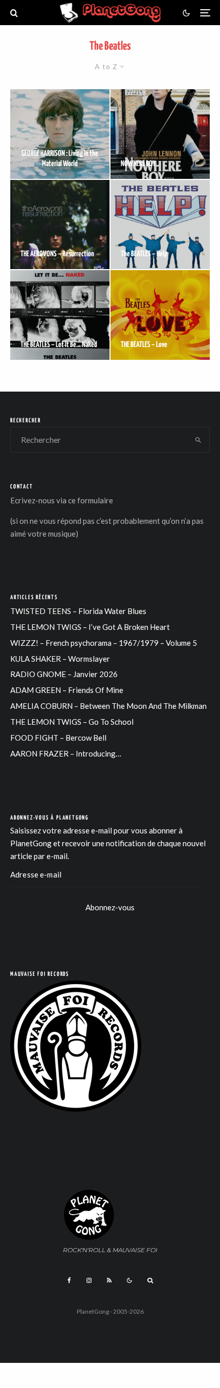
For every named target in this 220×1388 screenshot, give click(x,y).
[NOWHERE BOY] (160, 134)
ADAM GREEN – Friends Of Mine (66, 690)
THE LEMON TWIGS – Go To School (72, 721)
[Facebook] (69, 1280)
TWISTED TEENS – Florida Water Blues (78, 611)
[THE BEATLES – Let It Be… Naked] (59, 315)
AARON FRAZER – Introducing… (65, 753)
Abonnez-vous (110, 907)
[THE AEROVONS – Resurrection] (59, 225)
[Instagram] (89, 1280)
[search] (198, 439)
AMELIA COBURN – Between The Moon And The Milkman (108, 705)
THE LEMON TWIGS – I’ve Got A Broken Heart (90, 626)
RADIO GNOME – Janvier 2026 (64, 674)
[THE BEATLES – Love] (160, 315)
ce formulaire (90, 500)
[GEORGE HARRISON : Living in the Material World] (59, 134)
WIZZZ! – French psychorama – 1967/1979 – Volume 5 (103, 642)
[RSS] (109, 1280)
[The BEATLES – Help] (160, 225)
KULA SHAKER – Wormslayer (60, 658)
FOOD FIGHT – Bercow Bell (58, 737)
